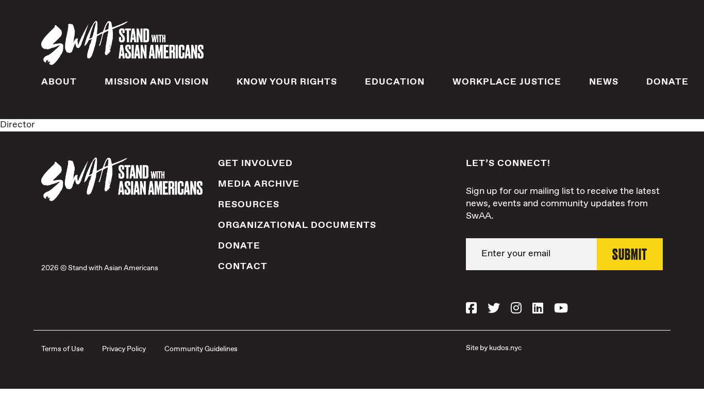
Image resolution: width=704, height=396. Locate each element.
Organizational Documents (297, 225)
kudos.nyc (505, 348)
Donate (667, 82)
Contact (242, 266)
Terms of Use (62, 349)
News (603, 82)
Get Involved (255, 163)
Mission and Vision (157, 82)
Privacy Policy (124, 349)
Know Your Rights (287, 82)
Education (395, 82)
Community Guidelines (201, 349)
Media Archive (258, 184)
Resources (248, 205)
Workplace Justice (506, 82)
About (59, 82)
